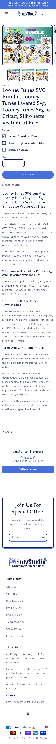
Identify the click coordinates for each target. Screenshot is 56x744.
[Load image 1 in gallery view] (14, 75)
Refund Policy (14, 608)
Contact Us (12, 594)
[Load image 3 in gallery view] (42, 75)
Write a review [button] (28, 469)
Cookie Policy (13, 629)
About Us (11, 587)
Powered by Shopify (38, 738)
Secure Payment (15, 636)
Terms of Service (15, 622)
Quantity (6, 157)
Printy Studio (22, 738)
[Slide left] (3, 75)
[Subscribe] (43, 537)
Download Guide (15, 601)
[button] (6, 13)
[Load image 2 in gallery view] (28, 75)
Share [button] (8, 432)
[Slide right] (52, 75)
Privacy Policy (14, 615)
